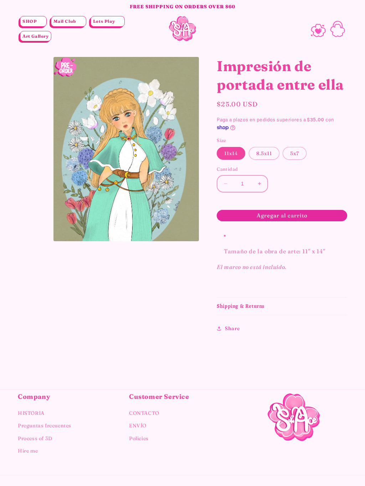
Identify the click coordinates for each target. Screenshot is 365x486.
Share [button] (232, 328)
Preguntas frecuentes (44, 425)
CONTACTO (144, 413)
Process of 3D (35, 438)
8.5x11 (264, 153)
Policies (139, 438)
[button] (33, 21)
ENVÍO (137, 425)
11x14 (231, 153)
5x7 (294, 153)
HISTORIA (31, 413)
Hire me (28, 451)
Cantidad (227, 169)
